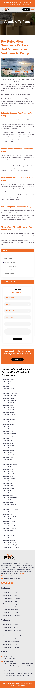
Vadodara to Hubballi (8, 417)
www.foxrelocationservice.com (11, 576)
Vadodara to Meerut (8, 455)
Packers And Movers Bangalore (11, 592)
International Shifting (9, 270)
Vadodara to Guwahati (9, 414)
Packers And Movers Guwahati (11, 615)
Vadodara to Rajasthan (9, 535)
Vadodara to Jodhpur (8, 436)
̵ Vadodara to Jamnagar (9, 431)
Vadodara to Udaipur (8, 500)
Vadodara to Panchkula (9, 471)
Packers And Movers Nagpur (10, 604)
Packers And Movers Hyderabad (11, 598)
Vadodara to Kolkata (8, 445)
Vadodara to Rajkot (8, 483)
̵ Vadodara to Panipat (8, 474)
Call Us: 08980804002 (25, 2)
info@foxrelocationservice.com (11, 578)
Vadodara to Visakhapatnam (10, 507)
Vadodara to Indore (8, 421)
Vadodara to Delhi (8, 405)
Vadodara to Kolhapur (8, 443)
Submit (17, 339)
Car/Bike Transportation (10, 262)
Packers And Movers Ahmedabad (12, 636)
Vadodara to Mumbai (8, 457)
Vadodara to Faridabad (9, 407)
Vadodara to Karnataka (9, 521)
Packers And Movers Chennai (11, 595)
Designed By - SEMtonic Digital (17, 685)
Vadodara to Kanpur (8, 438)
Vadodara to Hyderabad (9, 419)
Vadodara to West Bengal (10, 545)
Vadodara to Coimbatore (9, 400)
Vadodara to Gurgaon (8, 412)
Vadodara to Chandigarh (9, 395)
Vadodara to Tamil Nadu (9, 537)
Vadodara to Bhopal (8, 391)
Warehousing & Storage (10, 266)
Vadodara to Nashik (8, 462)
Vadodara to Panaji (8, 469)
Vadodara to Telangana (9, 540)
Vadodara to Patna (8, 476)
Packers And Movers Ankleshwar (12, 630)
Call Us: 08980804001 (11, 2)
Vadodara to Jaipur (8, 426)
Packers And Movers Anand (10, 627)
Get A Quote (26, 9)
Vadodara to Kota (7, 447)
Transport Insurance (9, 273)
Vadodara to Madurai (8, 452)
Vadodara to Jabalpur (8, 424)
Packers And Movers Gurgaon (11, 647)
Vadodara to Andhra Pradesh (10, 509)
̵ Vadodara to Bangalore (9, 388)
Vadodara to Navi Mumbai (10, 464)
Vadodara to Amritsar (8, 386)
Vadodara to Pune (7, 481)
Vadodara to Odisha (8, 530)
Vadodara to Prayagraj (9, 478)
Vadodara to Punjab (8, 533)
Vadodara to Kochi (8, 440)
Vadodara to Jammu (8, 429)
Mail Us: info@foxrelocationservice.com (19, 4)
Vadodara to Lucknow (9, 450)
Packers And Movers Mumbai (11, 638)
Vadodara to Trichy (8, 495)
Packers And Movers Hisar (10, 601)
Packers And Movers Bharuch (11, 624)
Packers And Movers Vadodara (11, 547)
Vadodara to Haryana (8, 519)
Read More (21, 573)
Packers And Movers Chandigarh (11, 606)
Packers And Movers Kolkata (10, 609)
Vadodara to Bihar (8, 514)
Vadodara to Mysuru (8, 459)
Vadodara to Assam (8, 511)
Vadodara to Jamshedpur (9, 433)
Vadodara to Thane (8, 492)
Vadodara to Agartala (8, 379)
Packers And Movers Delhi (10, 633)
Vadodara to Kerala (8, 523)
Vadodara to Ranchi (8, 485)
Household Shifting (9, 254)
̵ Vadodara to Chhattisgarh (9, 516)
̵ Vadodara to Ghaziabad (9, 410)
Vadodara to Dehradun (9, 402)
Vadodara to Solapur (8, 488)
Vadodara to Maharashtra (9, 528)
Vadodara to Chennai (8, 398)
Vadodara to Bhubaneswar (10, 393)
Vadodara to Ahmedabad (9, 384)
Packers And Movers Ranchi (10, 612)
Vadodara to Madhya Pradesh (11, 526)
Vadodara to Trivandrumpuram (11, 497)
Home (11, 26)
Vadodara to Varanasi (8, 502)
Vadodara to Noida (8, 466)
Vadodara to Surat (7, 490)
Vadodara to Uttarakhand (9, 542)
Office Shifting (8, 258)
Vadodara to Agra (7, 381)
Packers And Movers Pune (10, 644)
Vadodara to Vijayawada (9, 504)
